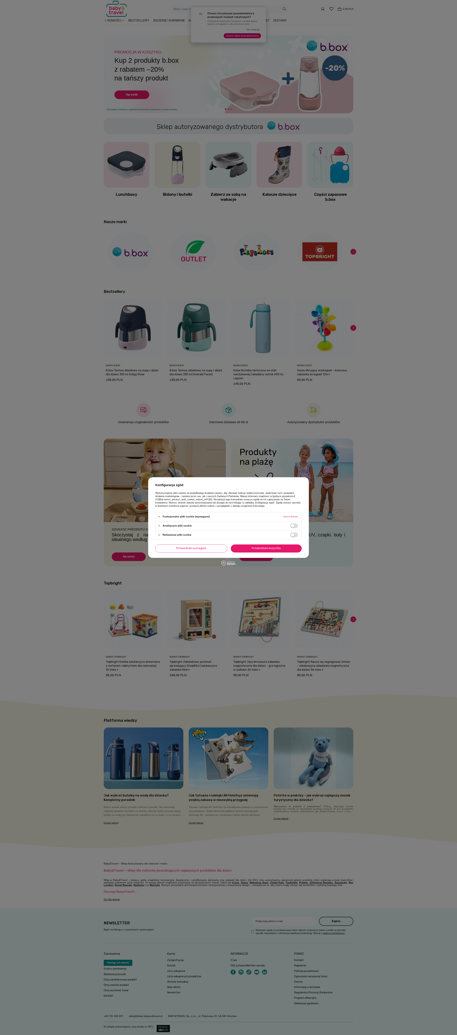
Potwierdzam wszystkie (266, 548)
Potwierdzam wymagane (191, 548)
